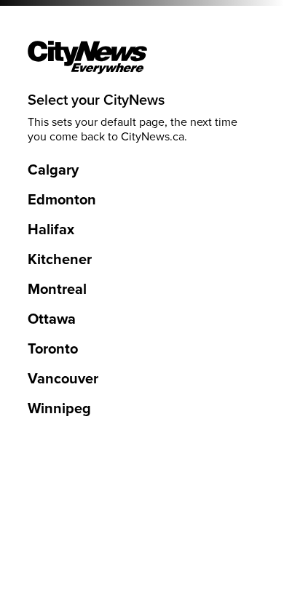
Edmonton (62, 200)
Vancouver (63, 379)
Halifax (51, 230)
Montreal (57, 289)
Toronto (53, 349)
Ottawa (52, 319)
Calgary (53, 170)
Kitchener (60, 259)
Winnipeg (59, 409)
